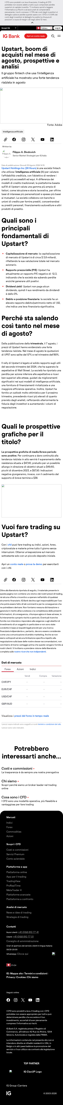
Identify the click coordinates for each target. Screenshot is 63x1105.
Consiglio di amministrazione (22, 941)
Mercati (10, 817)
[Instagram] (24, 139)
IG (7, 973)
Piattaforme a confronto (19, 898)
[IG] (11, 36)
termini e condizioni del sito (49, 724)
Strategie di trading (17, 916)
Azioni (20, 669)
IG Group (11, 1085)
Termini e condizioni (35, 973)
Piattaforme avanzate (18, 894)
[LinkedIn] (52, 139)
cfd (10, 544)
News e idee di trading (18, 912)
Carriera (22, 1085)
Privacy (10, 977)
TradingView (13, 881)
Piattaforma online (16, 872)
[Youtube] (43, 139)
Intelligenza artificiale (13, 131)
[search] (53, 36)
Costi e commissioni (17, 849)
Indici (33, 669)
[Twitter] (33, 139)
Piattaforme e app (16, 866)
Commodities (13, 831)
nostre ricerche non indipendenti (30, 651)
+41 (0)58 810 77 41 (28, 932)
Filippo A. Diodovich (24, 151)
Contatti (11, 926)
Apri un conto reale (36, 36)
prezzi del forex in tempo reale (31, 715)
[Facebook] (14, 139)
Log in (58, 28)
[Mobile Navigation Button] (59, 36)
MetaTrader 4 (14, 890)
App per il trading (16, 876)
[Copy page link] (5, 139)
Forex (8, 669)
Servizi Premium (15, 854)
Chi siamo (32, 977)
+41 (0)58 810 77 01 (23, 936)
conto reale (16, 564)
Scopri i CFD (13, 844)
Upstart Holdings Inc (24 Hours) (19, 168)
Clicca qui (22, 953)
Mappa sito (16, 973)
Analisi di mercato (16, 907)
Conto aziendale (15, 858)
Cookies (21, 977)
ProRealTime (13, 885)
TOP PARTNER (31, 1063)
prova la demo (34, 564)
